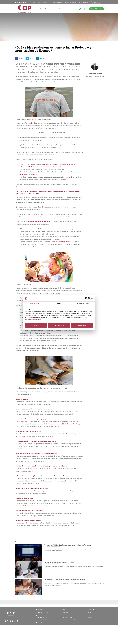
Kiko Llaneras (34, 123)
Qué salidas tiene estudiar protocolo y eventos (59, 562)
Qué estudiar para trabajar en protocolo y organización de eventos (65, 579)
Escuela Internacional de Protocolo (39, 221)
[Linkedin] (19, 2)
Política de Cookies (35, 319)
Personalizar (58, 325)
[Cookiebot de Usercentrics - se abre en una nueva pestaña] (86, 298)
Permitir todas (82, 325)
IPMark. (35, 174)
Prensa (38, 2)
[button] (40, 9)
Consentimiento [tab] (34, 303)
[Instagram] (21, 2)
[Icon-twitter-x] (17, 2)
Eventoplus (23, 174)
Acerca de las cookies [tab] (83, 303)
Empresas (45, 2)
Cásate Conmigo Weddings (70, 424)
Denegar (36, 325)
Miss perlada (55, 426)
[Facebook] (15, 2)
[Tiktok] (26, 2)
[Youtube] (23, 2)
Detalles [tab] (59, 303)
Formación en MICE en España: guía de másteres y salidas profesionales (67, 545)
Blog (34, 2)
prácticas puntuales (36, 229)
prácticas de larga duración (62, 242)
